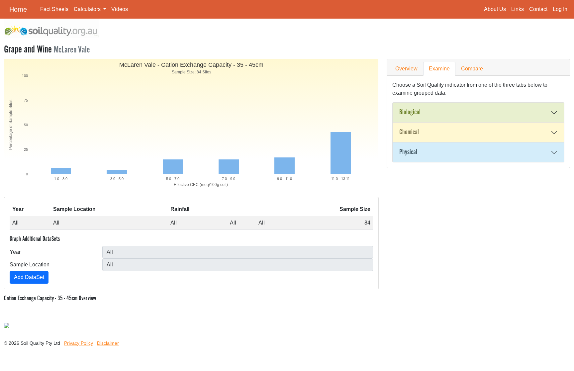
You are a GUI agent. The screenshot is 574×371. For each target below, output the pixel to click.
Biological (410, 112)
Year (15, 252)
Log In (560, 9)
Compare (472, 68)
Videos (119, 9)
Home (18, 9)
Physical (408, 152)
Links (517, 9)
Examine (439, 68)
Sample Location (29, 264)
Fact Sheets (54, 9)
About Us (495, 9)
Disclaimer (108, 343)
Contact (538, 9)
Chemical (409, 132)
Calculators (88, 9)
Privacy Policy (78, 343)
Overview (406, 68)
